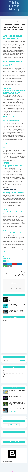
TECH (5, 209)
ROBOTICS (7, 88)
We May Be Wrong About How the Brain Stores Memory (17, 391)
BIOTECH (6, 163)
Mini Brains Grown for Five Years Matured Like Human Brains (15, 397)
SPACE (5, 230)
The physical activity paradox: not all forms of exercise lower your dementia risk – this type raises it (17, 403)
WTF (4, 372)
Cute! (4, 370)
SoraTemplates (13, 469)
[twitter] (11, 424)
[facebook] (5, 424)
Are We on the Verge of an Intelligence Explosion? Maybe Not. (17, 305)
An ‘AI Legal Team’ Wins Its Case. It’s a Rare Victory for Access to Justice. (16, 311)
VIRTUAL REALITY (9, 117)
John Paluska (6, 32)
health (4, 376)
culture (4, 374)
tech (6, 20)
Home (4, 20)
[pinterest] (17, 424)
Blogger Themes (14, 471)
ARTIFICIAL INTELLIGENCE (12, 36)
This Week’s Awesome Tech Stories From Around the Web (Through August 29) (17, 299)
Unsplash (5, 251)
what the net (5, 381)
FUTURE (5, 143)
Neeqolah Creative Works (15, 250)
